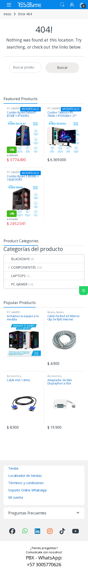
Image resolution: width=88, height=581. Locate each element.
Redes (51, 312)
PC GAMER (19, 284)
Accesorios (14, 376)
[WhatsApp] (83, 290)
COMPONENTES (23, 267)
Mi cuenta (15, 497)
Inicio (7, 14)
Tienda (13, 468)
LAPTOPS (18, 275)
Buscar (62, 67)
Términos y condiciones (26, 483)
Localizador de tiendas (25, 475)
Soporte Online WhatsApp (27, 490)
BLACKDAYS (20, 259)
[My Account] (72, 5)
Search (62, 4)
